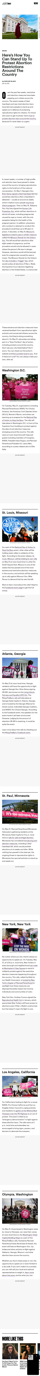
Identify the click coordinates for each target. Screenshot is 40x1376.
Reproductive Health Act (12, 1000)
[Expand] (29, 1356)
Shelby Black (10, 81)
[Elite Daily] (6, 3)
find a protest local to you (22, 354)
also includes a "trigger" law (16, 261)
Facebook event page (14, 588)
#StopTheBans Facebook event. (18, 733)
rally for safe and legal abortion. (21, 838)
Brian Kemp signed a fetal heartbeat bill (18, 194)
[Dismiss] (36, 1356)
